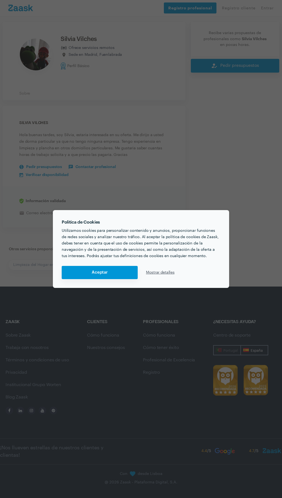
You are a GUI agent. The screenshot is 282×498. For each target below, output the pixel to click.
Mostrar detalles (160, 272)
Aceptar (100, 272)
